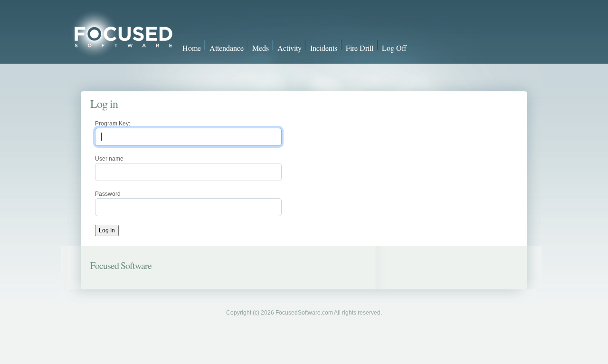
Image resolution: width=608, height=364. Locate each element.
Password (108, 194)
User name (109, 158)
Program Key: (112, 123)
